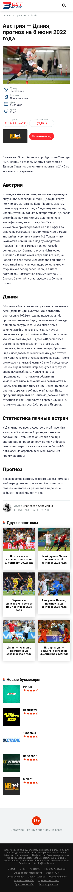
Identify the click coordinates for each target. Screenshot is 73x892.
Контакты (35, 869)
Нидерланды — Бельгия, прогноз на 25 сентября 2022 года (54, 651)
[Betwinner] (11, 771)
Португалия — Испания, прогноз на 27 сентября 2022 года (19, 559)
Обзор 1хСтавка (36, 876)
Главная (7, 15)
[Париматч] (11, 725)
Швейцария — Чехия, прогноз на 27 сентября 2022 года (54, 559)
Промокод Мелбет (24, 880)
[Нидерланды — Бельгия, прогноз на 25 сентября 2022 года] (54, 641)
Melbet (27, 779)
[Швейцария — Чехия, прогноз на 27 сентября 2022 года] (54, 550)
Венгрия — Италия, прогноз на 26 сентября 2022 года (54, 603)
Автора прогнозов (48, 884)
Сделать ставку (42, 136)
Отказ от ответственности (28, 872)
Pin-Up (27, 687)
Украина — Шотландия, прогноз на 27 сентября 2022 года (19, 605)
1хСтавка (29, 733)
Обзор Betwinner (15, 876)
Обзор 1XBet (52, 872)
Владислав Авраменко (38, 506)
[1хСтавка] (11, 748)
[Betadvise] (13, 5)
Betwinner (30, 756)
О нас (23, 869)
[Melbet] (11, 794)
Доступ (11, 869)
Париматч (30, 710)
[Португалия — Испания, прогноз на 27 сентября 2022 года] (19, 550)
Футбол (34, 15)
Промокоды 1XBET (48, 880)
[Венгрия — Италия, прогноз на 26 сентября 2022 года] (54, 594)
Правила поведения (55, 869)
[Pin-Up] (11, 702)
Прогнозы (21, 15)
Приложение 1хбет (24, 884)
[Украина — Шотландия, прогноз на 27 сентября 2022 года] (19, 594)
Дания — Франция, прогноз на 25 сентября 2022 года (19, 651)
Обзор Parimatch (58, 876)
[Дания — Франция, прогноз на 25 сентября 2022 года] (19, 641)
